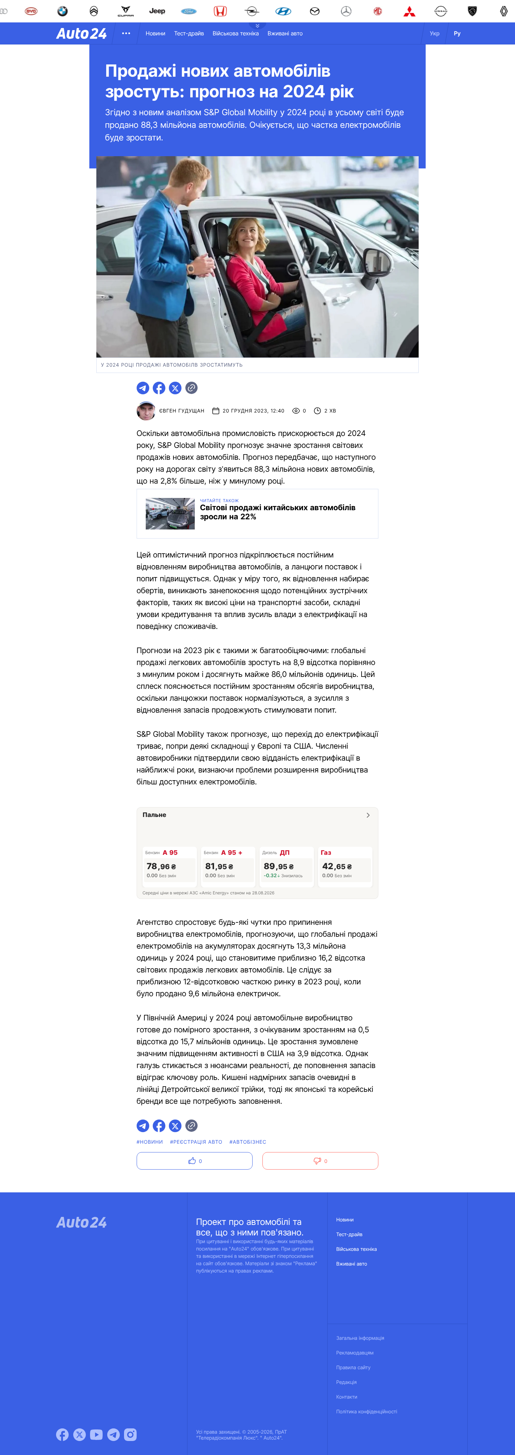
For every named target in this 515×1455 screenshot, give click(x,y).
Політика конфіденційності (366, 1412)
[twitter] (175, 388)
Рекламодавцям (355, 1353)
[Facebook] (62, 1434)
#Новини (150, 1142)
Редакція (346, 1382)
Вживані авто (285, 33)
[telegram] (143, 388)
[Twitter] (79, 1434)
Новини (155, 33)
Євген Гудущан (182, 411)
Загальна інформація (360, 1338)
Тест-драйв (189, 33)
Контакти (346, 1397)
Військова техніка (236, 33)
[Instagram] (130, 1434)
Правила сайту (353, 1368)
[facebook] (159, 388)
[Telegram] (113, 1434)
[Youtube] (96, 1434)
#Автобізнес (248, 1142)
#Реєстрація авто (196, 1142)
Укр (435, 33)
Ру (457, 33)
